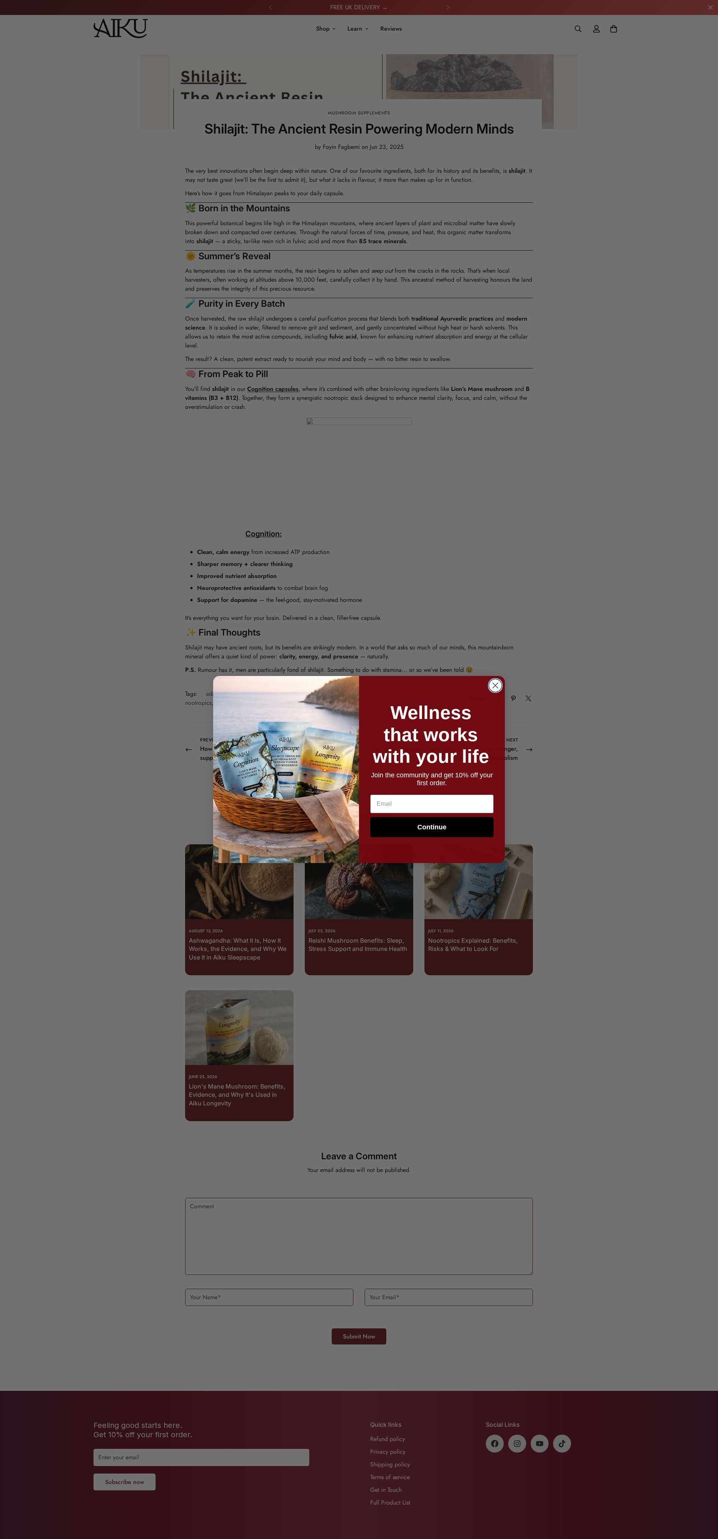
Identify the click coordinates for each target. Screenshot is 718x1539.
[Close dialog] (495, 685)
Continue (432, 827)
